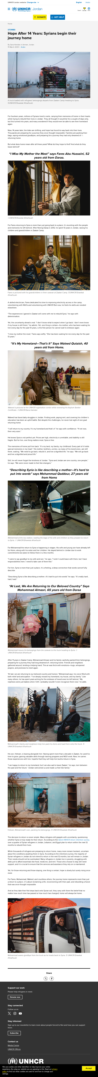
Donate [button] (84, 10)
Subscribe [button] (15, 1033)
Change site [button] (31, 2)
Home (10, 23)
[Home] (20, 9)
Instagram (14, 1013)
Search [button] (79, 10)
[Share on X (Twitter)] (46, 979)
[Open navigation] (9, 9)
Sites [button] (89, 10)
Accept (89, 1068)
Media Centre (13, 1045)
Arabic (88, 2)
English (79, 2)
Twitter (9, 1013)
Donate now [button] (15, 997)
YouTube (20, 1013)
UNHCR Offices (14, 1049)
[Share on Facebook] (52, 979)
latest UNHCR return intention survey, (74, 839)
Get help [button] (59, 17)
